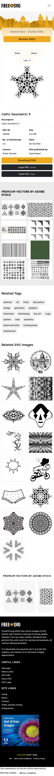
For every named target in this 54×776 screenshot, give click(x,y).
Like (27, 60)
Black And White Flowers (14, 449)
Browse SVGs (27, 39)
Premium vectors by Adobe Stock (23, 193)
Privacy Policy (39, 758)
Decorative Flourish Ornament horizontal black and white (13, 419)
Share (17, 53)
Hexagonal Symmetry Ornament (13, 367)
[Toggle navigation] (49, 5)
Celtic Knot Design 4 (13, 530)
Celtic (26, 302)
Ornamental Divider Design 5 (13, 557)
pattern (7, 319)
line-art (37, 313)
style (17, 319)
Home (4, 694)
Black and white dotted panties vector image (13, 502)
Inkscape (6, 668)
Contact (5, 701)
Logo (47, 313)
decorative (38, 302)
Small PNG (27, 174)
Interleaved (9, 331)
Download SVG (27, 160)
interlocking (24, 313)
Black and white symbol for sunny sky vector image (13, 475)
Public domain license (12, 705)
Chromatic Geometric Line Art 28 (40, 394)
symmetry (28, 319)
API (11, 758)
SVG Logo (6, 682)
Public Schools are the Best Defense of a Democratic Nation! (40, 365)
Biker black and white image (40, 476)
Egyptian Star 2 (11, 397)
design (7, 308)
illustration (9, 313)
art (17, 302)
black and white (11, 325)
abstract (8, 302)
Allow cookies (27, 772)
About (4, 698)
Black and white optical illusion (40, 449)
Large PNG (27, 167)
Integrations (8, 708)
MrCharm (35, 424)
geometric (19, 308)
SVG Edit (6, 675)
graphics (33, 308)
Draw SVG (6, 678)
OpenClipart (35, 153)
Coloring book (30, 325)
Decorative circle (39, 532)
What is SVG (7, 671)
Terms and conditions (23, 758)
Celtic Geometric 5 (40, 505)
